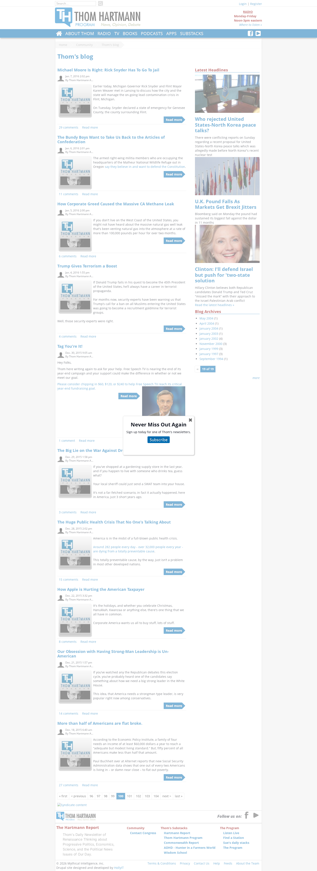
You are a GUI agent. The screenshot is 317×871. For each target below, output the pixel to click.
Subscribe (159, 439)
